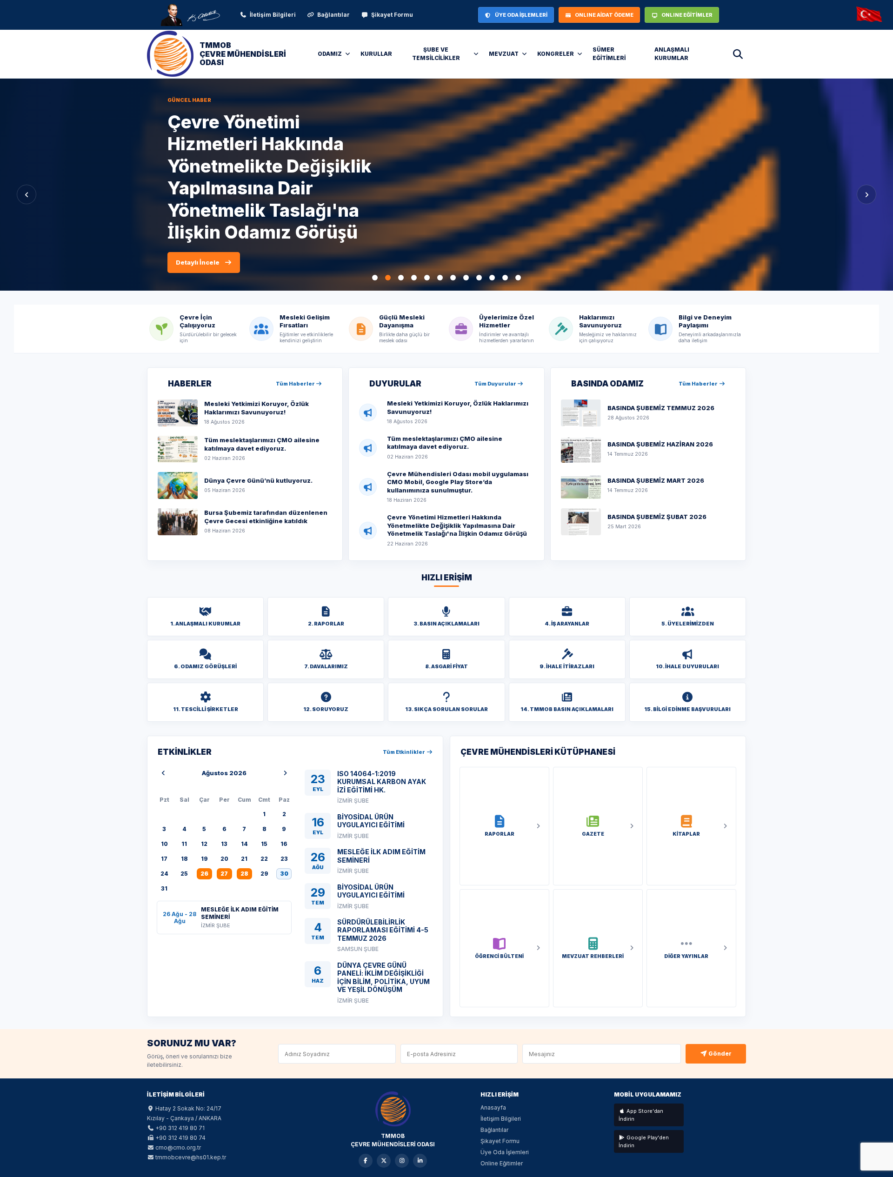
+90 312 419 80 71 (180, 1127)
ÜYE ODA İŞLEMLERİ (521, 15)
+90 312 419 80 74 (180, 1137)
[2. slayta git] (388, 277)
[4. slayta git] (414, 277)
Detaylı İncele (198, 229)
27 (224, 873)
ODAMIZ (330, 53)
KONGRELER (555, 53)
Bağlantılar (333, 14)
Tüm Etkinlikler (404, 752)
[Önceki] (26, 194)
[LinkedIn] (420, 1161)
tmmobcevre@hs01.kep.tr (190, 1157)
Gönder (719, 1053)
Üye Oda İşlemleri (504, 1152)
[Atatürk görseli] (189, 15)
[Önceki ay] (163, 773)
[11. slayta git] (505, 277)
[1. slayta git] (375, 277)
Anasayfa (493, 1107)
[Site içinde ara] (737, 54)
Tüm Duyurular (495, 383)
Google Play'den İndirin (644, 1141)
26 (204, 873)
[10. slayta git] (492, 277)
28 (244, 873)
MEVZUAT (504, 53)
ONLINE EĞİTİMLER (687, 15)
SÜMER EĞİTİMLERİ (609, 53)
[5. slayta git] (427, 277)
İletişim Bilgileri (273, 14)
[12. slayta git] (518, 277)
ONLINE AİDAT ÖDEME (604, 15)
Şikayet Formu (392, 14)
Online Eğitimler (501, 1163)
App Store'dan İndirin (641, 1115)
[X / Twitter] (384, 1161)
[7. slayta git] (453, 277)
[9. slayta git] (479, 277)
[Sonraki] (866, 194)
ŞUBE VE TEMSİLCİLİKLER (436, 53)
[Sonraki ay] (285, 773)
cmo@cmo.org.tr (178, 1147)
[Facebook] (366, 1161)
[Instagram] (402, 1161)
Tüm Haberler (296, 383)
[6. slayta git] (440, 277)
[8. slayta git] (466, 277)
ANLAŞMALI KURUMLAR (671, 53)
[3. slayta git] (401, 277)
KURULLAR (376, 53)
